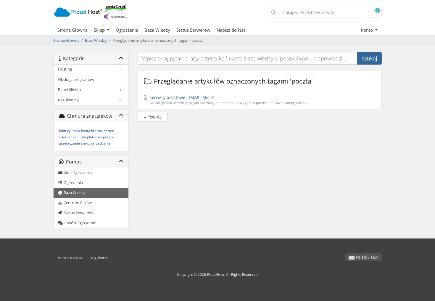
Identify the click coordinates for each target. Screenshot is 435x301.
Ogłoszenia (127, 30)
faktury (64, 130)
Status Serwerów (193, 30)
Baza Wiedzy (157, 30)
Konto (367, 30)
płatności (94, 137)
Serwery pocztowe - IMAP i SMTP (227, 100)
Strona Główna (72, 30)
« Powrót (152, 117)
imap (76, 130)
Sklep (100, 30)
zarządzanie (101, 143)
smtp (85, 143)
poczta (108, 137)
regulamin (100, 257)
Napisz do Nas (231, 30)
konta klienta (91, 130)
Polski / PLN (366, 257)
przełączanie (69, 143)
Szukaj (369, 58)
